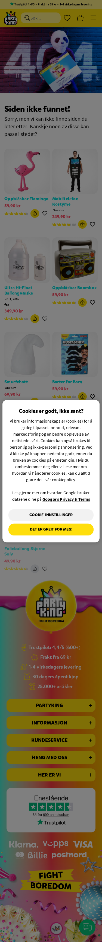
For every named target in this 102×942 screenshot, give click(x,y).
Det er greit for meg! (51, 529)
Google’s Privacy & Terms (66, 499)
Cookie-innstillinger (51, 515)
